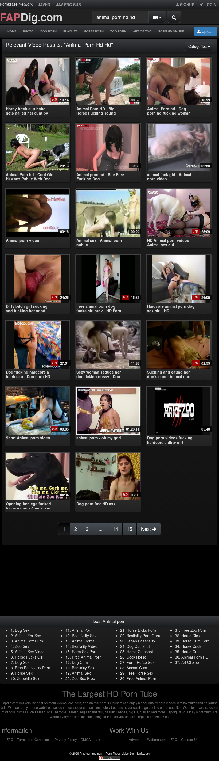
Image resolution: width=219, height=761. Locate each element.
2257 (98, 739)
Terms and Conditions (34, 739)
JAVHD (44, 4)
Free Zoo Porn (193, 630)
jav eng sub (68, 4)
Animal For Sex (28, 635)
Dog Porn (48, 31)
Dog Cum (80, 662)
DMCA (86, 739)
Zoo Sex (22, 646)
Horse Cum (191, 651)
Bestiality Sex (83, 667)
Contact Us (189, 739)
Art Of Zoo (142, 31)
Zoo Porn (118, 31)
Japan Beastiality (141, 641)
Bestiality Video (84, 646)
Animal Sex (81, 673)
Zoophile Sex (28, 678)
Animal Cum (137, 667)
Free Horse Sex (140, 673)
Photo (28, 31)
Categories (200, 46)
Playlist (70, 31)
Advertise (136, 739)
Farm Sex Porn (84, 651)
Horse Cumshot (140, 651)
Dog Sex (22, 630)
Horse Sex (24, 673)
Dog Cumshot (138, 646)
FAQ (9, 739)
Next (146, 528)
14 (115, 528)
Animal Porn (82, 630)
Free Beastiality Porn (32, 667)
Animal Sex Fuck (29, 641)
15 (129, 528)
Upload (207, 31)
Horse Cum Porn (195, 641)
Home (11, 31)
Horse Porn (94, 31)
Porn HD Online (171, 31)
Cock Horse (136, 657)
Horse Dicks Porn (141, 630)
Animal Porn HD (194, 657)
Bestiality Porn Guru (143, 635)
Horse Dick (190, 635)
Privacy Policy (65, 739)
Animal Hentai (83, 641)
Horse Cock (191, 646)
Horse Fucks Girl (29, 657)
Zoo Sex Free (83, 678)
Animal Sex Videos (30, 651)
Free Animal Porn (86, 657)
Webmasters (157, 739)
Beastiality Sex (84, 635)
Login (209, 4)
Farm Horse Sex (140, 662)
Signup (186, 4)
